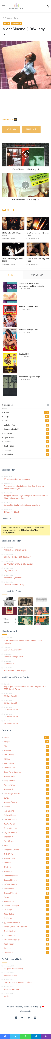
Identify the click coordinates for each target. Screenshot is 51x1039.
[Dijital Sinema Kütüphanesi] (15, 6)
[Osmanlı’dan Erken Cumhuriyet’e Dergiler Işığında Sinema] (41, 601)
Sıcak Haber (9, 446)
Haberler (7, 450)
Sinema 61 (8, 750)
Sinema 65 (8, 789)
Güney (6, 798)
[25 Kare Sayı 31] (25, 611)
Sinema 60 (8, 837)
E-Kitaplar (8, 433)
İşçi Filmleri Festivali (12, 922)
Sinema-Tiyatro (10, 802)
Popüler (11, 275)
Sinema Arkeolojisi (11, 429)
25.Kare (7, 759)
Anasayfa (8, 18)
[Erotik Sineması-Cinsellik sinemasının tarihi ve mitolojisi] (10, 292)
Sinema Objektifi (11, 876)
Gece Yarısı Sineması (12, 772)
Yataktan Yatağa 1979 (28, 330)
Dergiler (17, 18)
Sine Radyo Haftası (12, 793)
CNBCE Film (9, 854)
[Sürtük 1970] (10, 363)
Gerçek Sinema (10, 828)
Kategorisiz (8, 454)
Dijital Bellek (9, 437)
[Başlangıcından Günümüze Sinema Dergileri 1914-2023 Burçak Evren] (9, 611)
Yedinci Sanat (9, 767)
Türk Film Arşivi (10, 819)
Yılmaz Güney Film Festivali (15, 927)
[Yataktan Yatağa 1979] (10, 339)
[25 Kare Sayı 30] (41, 611)
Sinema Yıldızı (9, 858)
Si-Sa (6, 845)
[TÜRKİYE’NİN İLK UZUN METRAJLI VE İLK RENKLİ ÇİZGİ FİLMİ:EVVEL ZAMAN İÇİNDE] (9, 601)
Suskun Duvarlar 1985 (28, 306)
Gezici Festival (10, 931)
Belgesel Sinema (11, 880)
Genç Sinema (9, 780)
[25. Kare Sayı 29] (41, 620)
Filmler (6, 421)
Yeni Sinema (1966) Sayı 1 (30, 376)
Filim (5, 746)
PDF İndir (11, 129)
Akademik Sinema (11, 850)
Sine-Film (8, 871)
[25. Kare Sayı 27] (25, 620)
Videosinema (16, 23)
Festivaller (8, 442)
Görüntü (7, 867)
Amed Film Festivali (12, 940)
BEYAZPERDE (10, 824)
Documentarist (10, 935)
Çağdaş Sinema (10, 832)
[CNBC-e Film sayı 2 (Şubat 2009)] (38, 249)
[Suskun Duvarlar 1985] (10, 316)
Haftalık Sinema (10, 884)
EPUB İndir (31, 129)
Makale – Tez (9, 425)
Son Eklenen (37, 275)
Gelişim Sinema (10, 815)
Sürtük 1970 (24, 354)
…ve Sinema (9, 811)
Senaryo (7, 863)
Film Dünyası (9, 841)
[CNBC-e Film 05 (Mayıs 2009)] (13, 223)
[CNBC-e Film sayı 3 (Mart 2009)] (13, 249)
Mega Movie (9, 763)
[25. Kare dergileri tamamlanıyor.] (9, 620)
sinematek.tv (25, 1011)
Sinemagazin (9, 776)
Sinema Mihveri (10, 893)
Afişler (6, 412)
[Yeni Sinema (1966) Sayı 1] (10, 385)
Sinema (7, 806)
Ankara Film (9, 888)
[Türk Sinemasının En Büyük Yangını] (25, 601)
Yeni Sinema (9, 755)
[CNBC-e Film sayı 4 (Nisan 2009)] (38, 223)
